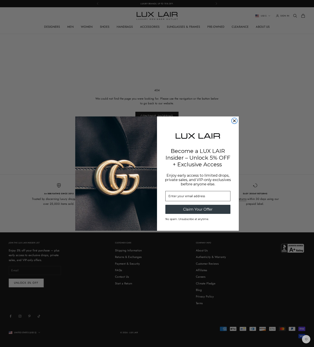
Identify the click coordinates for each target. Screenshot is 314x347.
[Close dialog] (234, 121)
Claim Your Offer (198, 209)
